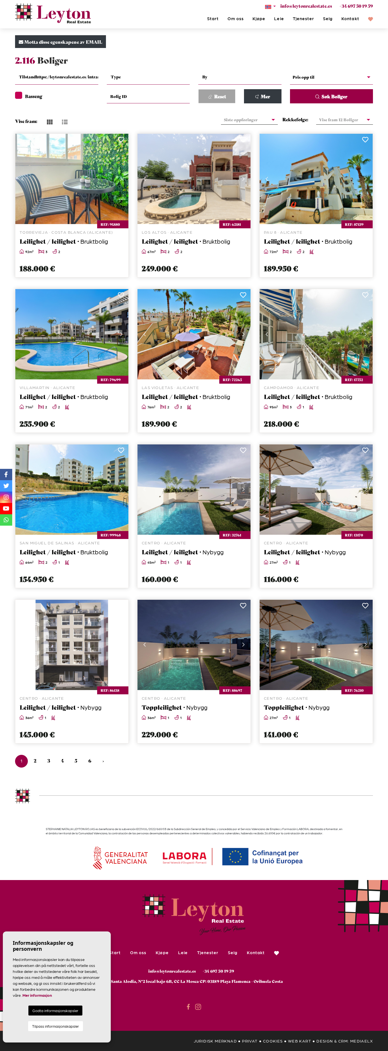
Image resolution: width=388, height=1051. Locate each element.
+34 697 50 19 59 (356, 6)
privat (250, 1041)
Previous (22, 179)
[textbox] (60, 77)
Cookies (273, 1041)
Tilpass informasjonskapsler (55, 1026)
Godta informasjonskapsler (55, 1010)
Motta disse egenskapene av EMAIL (62, 41)
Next (121, 179)
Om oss (236, 18)
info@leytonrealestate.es (306, 6)
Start (213, 18)
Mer (265, 96)
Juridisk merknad (215, 1041)
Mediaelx (361, 1041)
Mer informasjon (37, 995)
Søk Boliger (334, 96)
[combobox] (56, 77)
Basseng (33, 96)
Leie (279, 18)
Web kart (299, 1041)
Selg (328, 18)
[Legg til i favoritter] (121, 141)
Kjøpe (259, 18)
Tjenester (303, 18)
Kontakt (350, 18)
